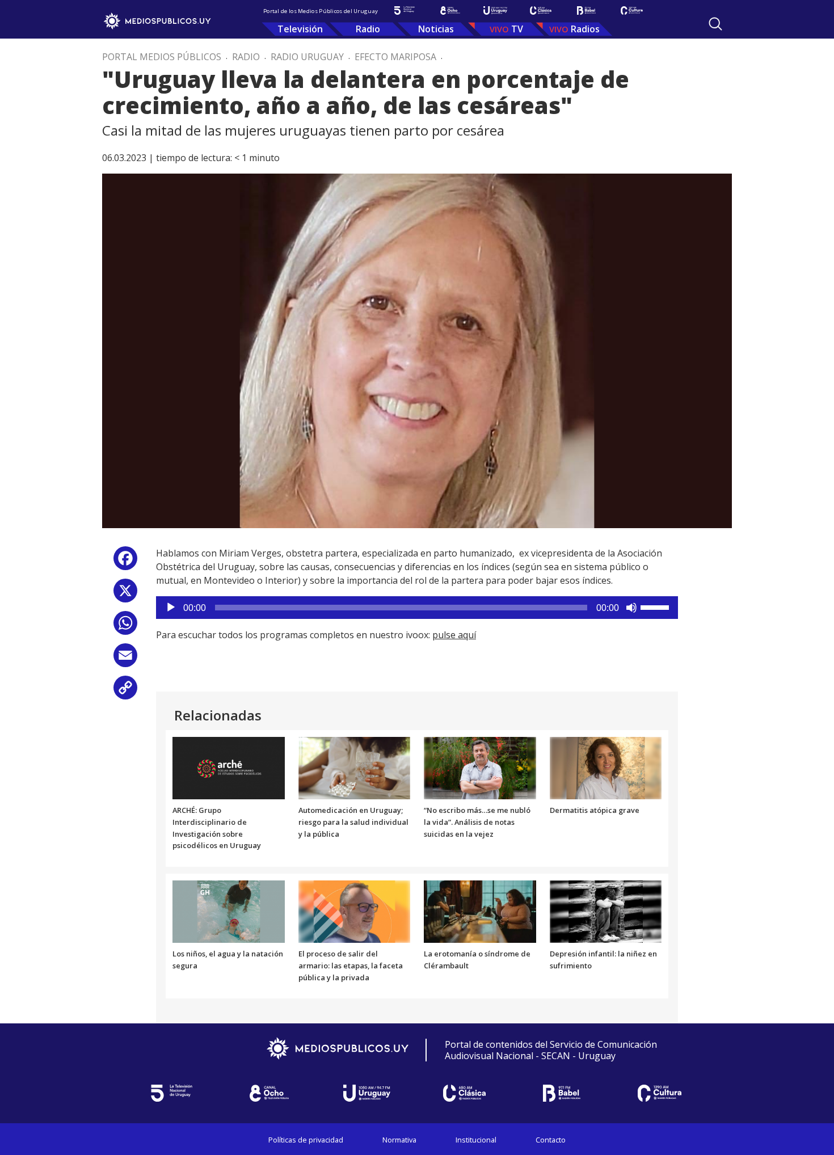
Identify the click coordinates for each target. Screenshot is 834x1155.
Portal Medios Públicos (161, 56)
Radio (368, 29)
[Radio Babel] (586, 10)
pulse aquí (454, 635)
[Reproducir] (170, 607)
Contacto (551, 1140)
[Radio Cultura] (631, 10)
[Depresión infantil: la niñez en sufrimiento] (606, 911)
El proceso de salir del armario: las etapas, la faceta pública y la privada (350, 966)
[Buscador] (715, 24)
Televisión (300, 29)
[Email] (125, 659)
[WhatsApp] (125, 627)
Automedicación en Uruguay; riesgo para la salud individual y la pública (353, 822)
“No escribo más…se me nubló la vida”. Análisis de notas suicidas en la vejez (477, 822)
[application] (417, 607)
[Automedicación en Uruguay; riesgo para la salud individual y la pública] (354, 767)
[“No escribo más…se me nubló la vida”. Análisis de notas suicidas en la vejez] (480, 767)
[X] (125, 595)
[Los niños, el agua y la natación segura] (228, 911)
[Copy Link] (125, 692)
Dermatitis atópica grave (594, 810)
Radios (585, 29)
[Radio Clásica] (541, 10)
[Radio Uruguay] (495, 10)
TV (517, 29)
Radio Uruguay (307, 56)
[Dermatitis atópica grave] (606, 767)
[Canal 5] (404, 10)
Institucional (476, 1140)
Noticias (436, 29)
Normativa (399, 1140)
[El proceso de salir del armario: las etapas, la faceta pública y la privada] (354, 911)
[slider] (656, 606)
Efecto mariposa (395, 56)
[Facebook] (125, 562)
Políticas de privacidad (305, 1140)
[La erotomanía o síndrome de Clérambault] (480, 911)
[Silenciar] (631, 607)
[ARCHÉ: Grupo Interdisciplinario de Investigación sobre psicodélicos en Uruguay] (228, 767)
